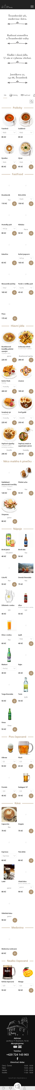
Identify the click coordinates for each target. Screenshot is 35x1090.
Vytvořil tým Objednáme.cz (17, 1078)
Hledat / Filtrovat (31, 101)
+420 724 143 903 (17, 1054)
